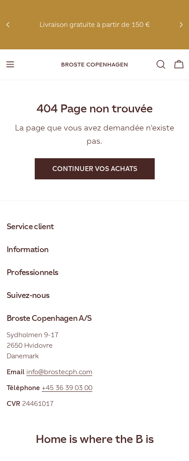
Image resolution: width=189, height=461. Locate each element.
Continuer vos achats (94, 168)
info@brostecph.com (59, 371)
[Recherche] (161, 64)
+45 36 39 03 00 (67, 387)
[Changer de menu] (10, 64)
